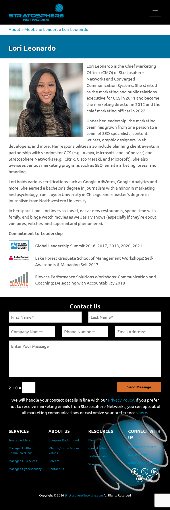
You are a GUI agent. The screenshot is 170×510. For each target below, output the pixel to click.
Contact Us (56, 469)
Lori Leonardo (75, 29)
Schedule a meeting (142, 462)
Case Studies (97, 448)
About (15, 29)
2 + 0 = (15, 387)
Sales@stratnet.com (142, 446)
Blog (91, 440)
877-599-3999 (138, 454)
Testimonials (97, 456)
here (142, 412)
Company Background (63, 440)
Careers (53, 461)
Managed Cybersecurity (25, 469)
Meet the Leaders (41, 29)
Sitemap (94, 464)
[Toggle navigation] (155, 12)
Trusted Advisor (19, 440)
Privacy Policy (121, 399)
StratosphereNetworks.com (84, 495)
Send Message (139, 387)
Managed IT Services (23, 461)
